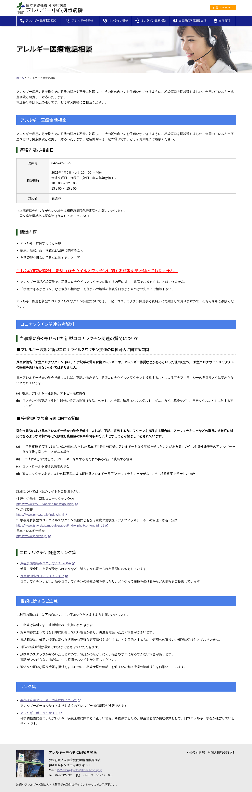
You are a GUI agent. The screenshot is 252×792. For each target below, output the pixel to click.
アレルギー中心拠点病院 (49, 8)
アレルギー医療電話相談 (41, 20)
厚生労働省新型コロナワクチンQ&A (45, 563)
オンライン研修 (118, 20)
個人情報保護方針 (223, 752)
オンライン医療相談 (153, 20)
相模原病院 (197, 752)
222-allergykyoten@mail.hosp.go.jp (79, 770)
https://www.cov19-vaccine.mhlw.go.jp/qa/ (45, 504)
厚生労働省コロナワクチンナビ (42, 576)
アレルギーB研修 (82, 20)
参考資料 (224, 20)
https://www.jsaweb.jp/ (31, 536)
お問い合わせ (221, 7)
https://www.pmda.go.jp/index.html (40, 514)
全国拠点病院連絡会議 (192, 20)
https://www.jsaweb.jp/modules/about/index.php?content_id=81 (60, 525)
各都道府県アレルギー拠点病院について (48, 700)
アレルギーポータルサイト (39, 713)
